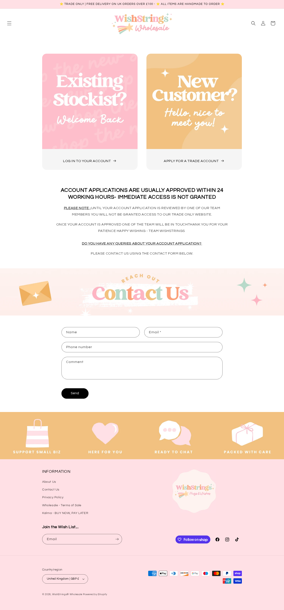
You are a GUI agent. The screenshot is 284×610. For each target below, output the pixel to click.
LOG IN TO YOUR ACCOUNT (87, 161)
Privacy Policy (52, 497)
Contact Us (50, 489)
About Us (49, 481)
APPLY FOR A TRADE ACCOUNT (191, 161)
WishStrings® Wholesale (67, 594)
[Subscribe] (117, 539)
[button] (9, 23)
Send (75, 393)
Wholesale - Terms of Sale (61, 505)
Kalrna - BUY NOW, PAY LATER (65, 513)
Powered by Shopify (95, 594)
